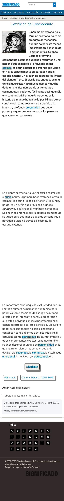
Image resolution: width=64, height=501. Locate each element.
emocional (8, 356)
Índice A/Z (6, 12)
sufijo (8, 196)
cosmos (6, 67)
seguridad (22, 352)
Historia (45, 12)
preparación (33, 107)
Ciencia (41, 18)
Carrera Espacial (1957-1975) (37, 377)
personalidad (46, 344)
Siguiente (32, 366)
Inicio (4, 18)
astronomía (29, 336)
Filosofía (19, 12)
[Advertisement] (32, 154)
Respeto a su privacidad (15, 467)
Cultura (57, 12)
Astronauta (10, 377)
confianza (38, 352)
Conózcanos (33, 467)
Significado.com (11, 4)
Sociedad (23, 18)
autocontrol (41, 356)
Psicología (32, 12)
